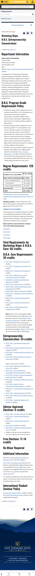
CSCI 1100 (6, 463)
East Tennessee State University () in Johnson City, (17, 546)
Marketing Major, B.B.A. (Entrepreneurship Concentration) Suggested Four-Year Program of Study (18, 196)
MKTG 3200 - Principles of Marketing (17, 303)
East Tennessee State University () (4, 2)
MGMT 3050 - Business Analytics (15, 291)
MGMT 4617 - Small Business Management (19, 389)
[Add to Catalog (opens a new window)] (24, 33)
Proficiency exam (16, 463)
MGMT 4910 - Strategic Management (17, 298)
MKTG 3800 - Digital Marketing (15, 393)
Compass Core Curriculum (12, 209)
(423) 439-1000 (13, 558)
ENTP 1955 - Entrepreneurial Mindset (17, 343)
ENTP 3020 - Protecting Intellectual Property (19, 380)
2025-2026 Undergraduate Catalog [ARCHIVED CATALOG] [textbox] (15, 7)
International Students (10, 493)
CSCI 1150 (11, 474)
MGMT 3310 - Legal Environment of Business (19, 294)
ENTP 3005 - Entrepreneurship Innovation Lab (19, 352)
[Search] (33, 14)
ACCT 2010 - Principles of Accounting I (17, 262)
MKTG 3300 (6, 238)
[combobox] (17, 6)
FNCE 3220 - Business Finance (15, 284)
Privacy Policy (11, 560)
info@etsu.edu (22, 558)
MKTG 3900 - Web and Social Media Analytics (19, 396)
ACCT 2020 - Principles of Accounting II (17, 266)
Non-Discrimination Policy (22, 560)
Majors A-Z (13, 50)
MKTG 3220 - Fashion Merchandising (17, 416)
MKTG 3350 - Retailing (12, 425)
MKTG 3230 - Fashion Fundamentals (17, 421)
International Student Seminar (14, 495)
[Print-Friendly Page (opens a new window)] (27, 33)
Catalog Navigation (17, 25)
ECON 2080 (18, 467)
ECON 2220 (6, 232)
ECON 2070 (6, 235)
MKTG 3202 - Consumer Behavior (16, 414)
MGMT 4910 (24, 329)
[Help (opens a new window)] (31, 33)
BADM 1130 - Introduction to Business (17, 271)
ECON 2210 (6, 229)
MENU (32, 2)
